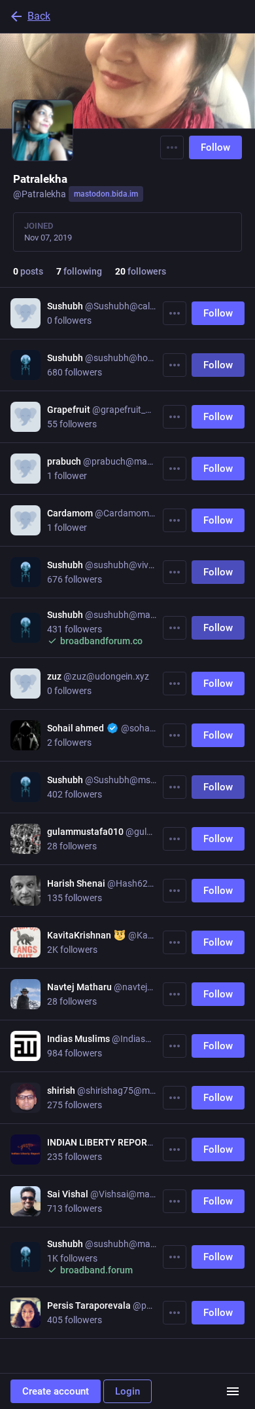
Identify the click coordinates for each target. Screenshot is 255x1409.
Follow (215, 147)
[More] (174, 313)
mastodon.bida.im (106, 194)
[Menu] (172, 147)
